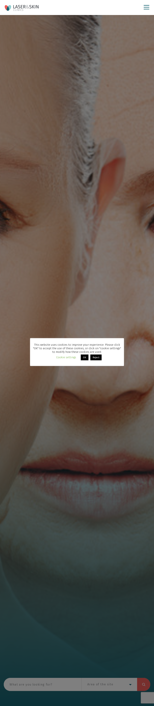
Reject (96, 357)
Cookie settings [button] (66, 357)
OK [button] (84, 357)
